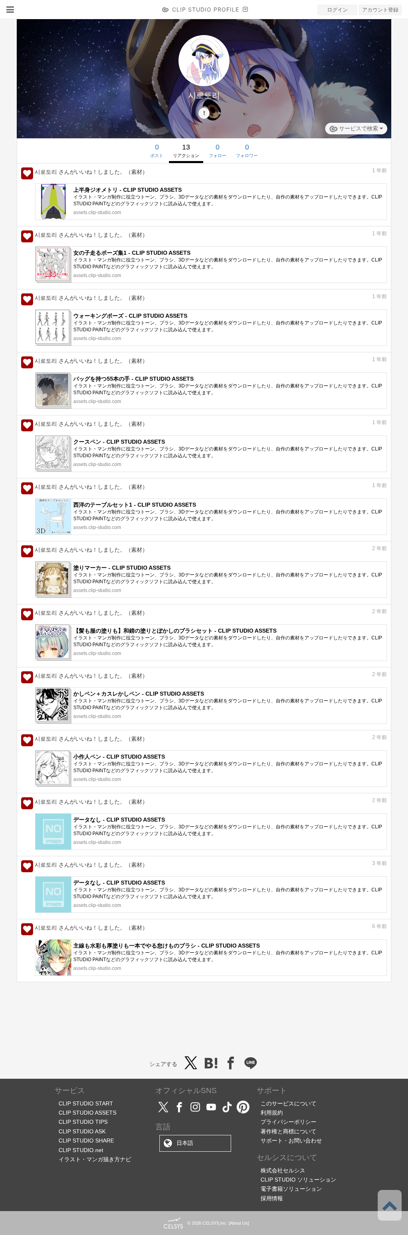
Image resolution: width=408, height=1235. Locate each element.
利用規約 (272, 1112)
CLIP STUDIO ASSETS (87, 1112)
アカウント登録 (380, 10)
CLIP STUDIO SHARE (86, 1140)
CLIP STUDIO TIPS (83, 1122)
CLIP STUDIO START (86, 1103)
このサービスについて (288, 1103)
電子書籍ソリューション (291, 1189)
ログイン (337, 10)
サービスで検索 (358, 128)
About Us (239, 1223)
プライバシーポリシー (288, 1122)
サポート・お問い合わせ (291, 1140)
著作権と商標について (288, 1131)
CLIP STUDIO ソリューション (298, 1179)
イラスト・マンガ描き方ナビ (95, 1159)
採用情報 (272, 1198)
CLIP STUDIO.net (81, 1150)
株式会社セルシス (283, 1170)
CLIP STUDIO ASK (82, 1131)
